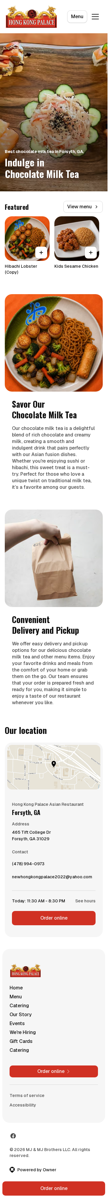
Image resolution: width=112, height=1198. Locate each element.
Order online (53, 918)
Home (16, 988)
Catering (19, 1005)
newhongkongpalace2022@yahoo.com (52, 878)
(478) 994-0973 (28, 865)
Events (17, 1023)
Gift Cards (21, 1041)
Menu (77, 16)
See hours (85, 901)
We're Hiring (23, 1032)
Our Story (21, 1014)
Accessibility (23, 1105)
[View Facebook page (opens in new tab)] (13, 1135)
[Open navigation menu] (95, 17)
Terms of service (27, 1095)
